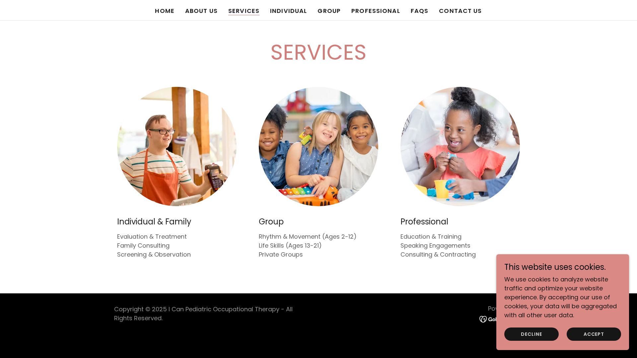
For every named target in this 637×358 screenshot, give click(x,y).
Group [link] (329, 11)
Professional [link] (375, 11)
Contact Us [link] (460, 11)
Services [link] (243, 11)
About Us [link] (201, 11)
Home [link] (165, 11)
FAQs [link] (420, 11)
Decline (531, 334)
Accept (594, 334)
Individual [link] (288, 11)
